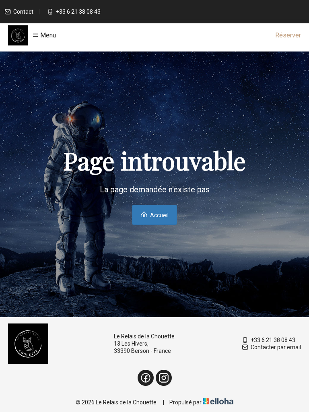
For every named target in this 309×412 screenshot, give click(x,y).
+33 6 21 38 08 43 (273, 340)
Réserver (288, 35)
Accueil (159, 215)
